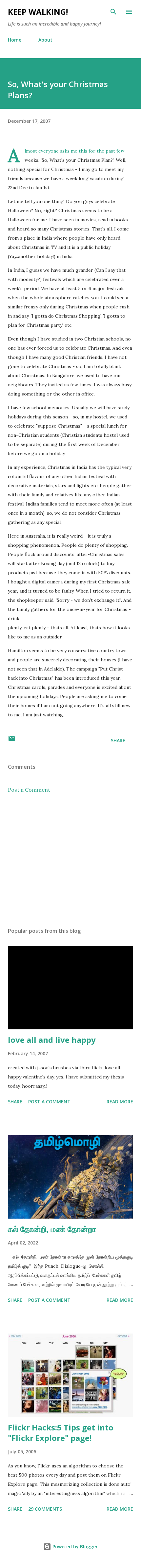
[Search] (113, 12)
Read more (120, 1101)
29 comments (45, 1509)
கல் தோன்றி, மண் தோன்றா (52, 1229)
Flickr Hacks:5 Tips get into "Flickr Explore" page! (60, 1432)
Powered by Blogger (74, 1546)
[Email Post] (12, 740)
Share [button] (118, 740)
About (45, 40)
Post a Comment (29, 789)
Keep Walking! (38, 11)
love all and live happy (52, 1039)
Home (14, 40)
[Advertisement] (70, 860)
